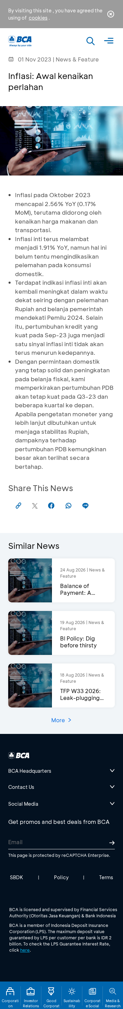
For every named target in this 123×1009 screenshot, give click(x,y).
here (25, 950)
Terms (106, 877)
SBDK (16, 877)
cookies (38, 17)
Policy (61, 877)
